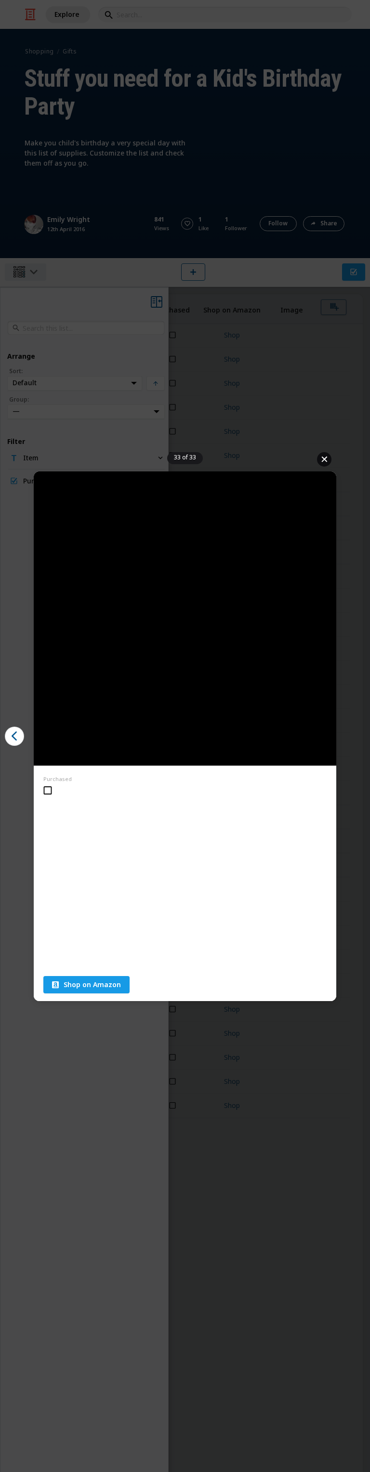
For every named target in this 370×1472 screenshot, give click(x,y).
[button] (14, 736)
